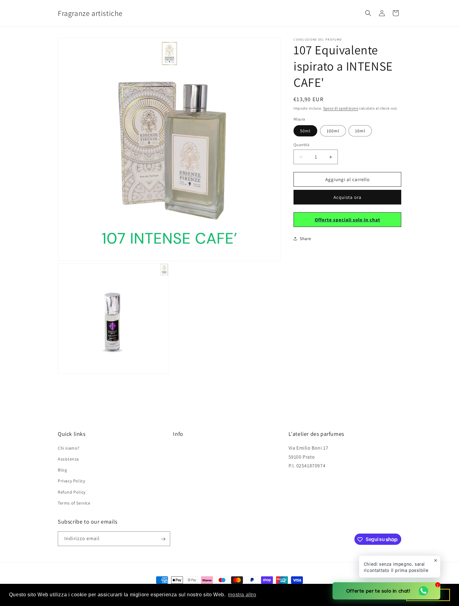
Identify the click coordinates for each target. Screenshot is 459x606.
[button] (368, 13)
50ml (305, 131)
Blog (62, 470)
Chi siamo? (69, 448)
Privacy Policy (71, 481)
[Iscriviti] (163, 539)
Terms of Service (74, 503)
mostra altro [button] (242, 594)
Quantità (301, 144)
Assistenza (68, 459)
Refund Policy (72, 492)
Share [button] (305, 238)
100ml (333, 131)
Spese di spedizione (340, 108)
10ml (360, 131)
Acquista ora (347, 197)
